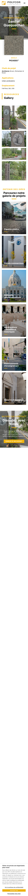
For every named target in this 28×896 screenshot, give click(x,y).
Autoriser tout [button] (14, 890)
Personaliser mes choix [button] (14, 893)
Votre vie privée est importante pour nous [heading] (13, 866)
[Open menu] (24, 3)
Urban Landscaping (8, 81)
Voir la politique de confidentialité (14, 887)
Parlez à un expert (14, 441)
